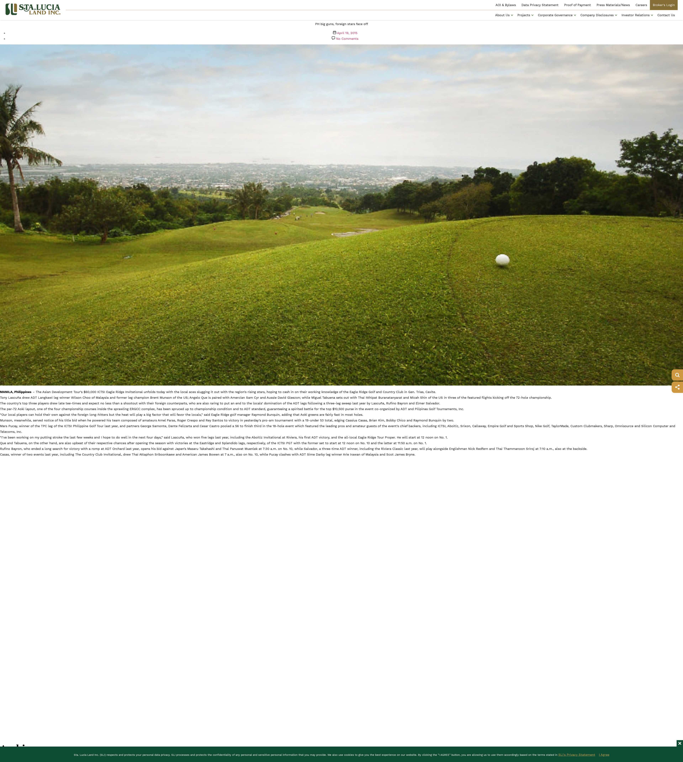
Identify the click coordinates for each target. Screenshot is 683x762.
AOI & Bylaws (506, 5)
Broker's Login (664, 5)
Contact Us (666, 15)
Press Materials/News (613, 5)
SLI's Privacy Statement (576, 754)
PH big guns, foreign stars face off (341, 24)
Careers (641, 5)
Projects (523, 15)
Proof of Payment (577, 5)
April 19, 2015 (347, 33)
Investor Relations (635, 15)
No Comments (347, 39)
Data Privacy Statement (539, 5)
